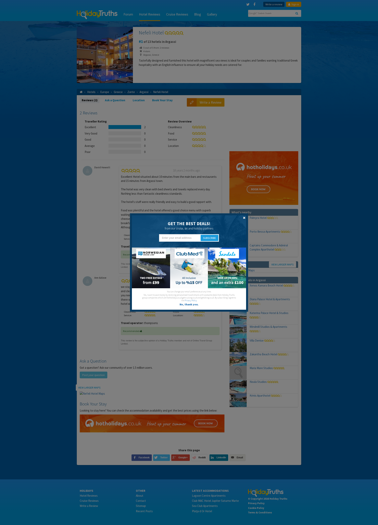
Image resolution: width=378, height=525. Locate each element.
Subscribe (209, 238)
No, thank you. (189, 304)
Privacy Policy (191, 300)
